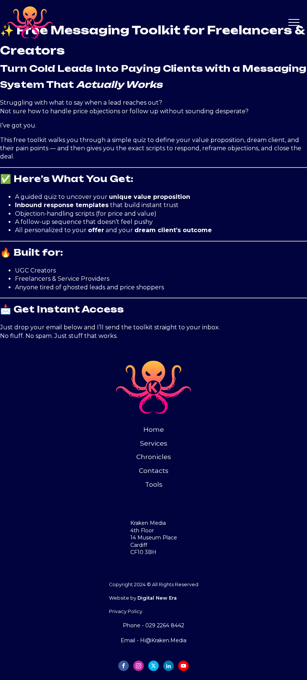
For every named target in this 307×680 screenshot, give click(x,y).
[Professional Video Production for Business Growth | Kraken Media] (80, 22)
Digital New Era (157, 598)
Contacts (153, 470)
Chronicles (153, 457)
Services (153, 443)
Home (153, 429)
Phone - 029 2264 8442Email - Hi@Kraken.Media (153, 632)
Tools (153, 484)
